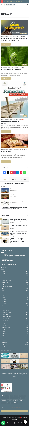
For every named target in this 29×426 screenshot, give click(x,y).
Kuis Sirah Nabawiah (15, 189)
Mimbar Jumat (5, 308)
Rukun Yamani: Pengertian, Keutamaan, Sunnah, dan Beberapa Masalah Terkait (17, 240)
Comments (23, 179)
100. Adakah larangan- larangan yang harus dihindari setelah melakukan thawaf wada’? (13, 184)
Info (3, 295)
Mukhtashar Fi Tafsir (6, 312)
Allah (3, 395)
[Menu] (1, 5)
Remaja (3, 323)
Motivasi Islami (5, 310)
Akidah (3, 273)
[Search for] (27, 5)
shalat (20, 400)
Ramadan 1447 (5, 318)
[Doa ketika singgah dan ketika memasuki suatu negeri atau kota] (5, 221)
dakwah (16, 395)
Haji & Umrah (5, 290)
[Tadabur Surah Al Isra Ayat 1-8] (5, 203)
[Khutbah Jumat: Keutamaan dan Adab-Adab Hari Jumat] (5, 227)
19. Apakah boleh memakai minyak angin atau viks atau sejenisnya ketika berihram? (14, 208)
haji (20, 395)
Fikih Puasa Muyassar (7, 286)
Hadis (3, 288)
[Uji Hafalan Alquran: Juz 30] (5, 196)
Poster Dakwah (5, 314)
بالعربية (3, 346)
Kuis (3, 305)
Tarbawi (3, 333)
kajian (7, 398)
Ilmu (3, 293)
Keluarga (4, 301)
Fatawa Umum (5, 282)
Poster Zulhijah (17, 398)
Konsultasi (4, 303)
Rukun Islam (4, 325)
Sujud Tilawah (6, 151)
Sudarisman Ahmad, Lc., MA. (7, 67)
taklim (8, 402)
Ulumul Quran (5, 340)
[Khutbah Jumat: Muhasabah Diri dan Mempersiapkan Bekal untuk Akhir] (5, 233)
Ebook (3, 278)
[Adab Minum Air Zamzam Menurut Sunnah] (5, 366)
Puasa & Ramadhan (6, 316)
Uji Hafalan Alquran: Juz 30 (17, 195)
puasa (23, 398)
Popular (5, 179)
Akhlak (3, 271)
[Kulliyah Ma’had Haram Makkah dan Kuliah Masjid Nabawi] (14, 366)
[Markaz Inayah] (9, 5)
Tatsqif (3, 338)
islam (3, 398)
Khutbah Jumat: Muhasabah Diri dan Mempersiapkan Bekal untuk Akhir (18, 233)
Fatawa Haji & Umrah (6, 280)
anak (12, 395)
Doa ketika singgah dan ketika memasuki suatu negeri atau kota (18, 220)
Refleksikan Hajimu (6, 320)
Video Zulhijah (14, 402)
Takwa (3, 329)
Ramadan (4, 400)
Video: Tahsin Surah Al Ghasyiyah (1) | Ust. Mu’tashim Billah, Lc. (14, 39)
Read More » (6, 44)
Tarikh (3, 335)
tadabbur (3, 402)
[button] (3, 423)
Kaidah (3, 297)
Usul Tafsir (4, 342)
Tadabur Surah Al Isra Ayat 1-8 (18, 201)
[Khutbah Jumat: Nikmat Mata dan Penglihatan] (23, 361)
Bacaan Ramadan (6, 275)
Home (3, 10)
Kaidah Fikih (4, 299)
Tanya (3, 331)
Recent (13, 179)
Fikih (3, 284)
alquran (7, 395)
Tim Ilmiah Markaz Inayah (7, 36)
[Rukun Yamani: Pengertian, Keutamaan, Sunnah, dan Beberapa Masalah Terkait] (5, 240)
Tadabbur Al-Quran (6, 327)
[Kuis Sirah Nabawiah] (5, 190)
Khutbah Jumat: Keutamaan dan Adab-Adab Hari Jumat (18, 226)
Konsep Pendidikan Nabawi (11, 69)
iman (24, 395)
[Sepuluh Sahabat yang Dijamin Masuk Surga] (5, 355)
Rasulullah (15, 400)
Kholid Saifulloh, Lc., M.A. (7, 149)
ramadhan (9, 400)
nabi (11, 398)
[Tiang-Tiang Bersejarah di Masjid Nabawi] (23, 366)
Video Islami (4, 344)
